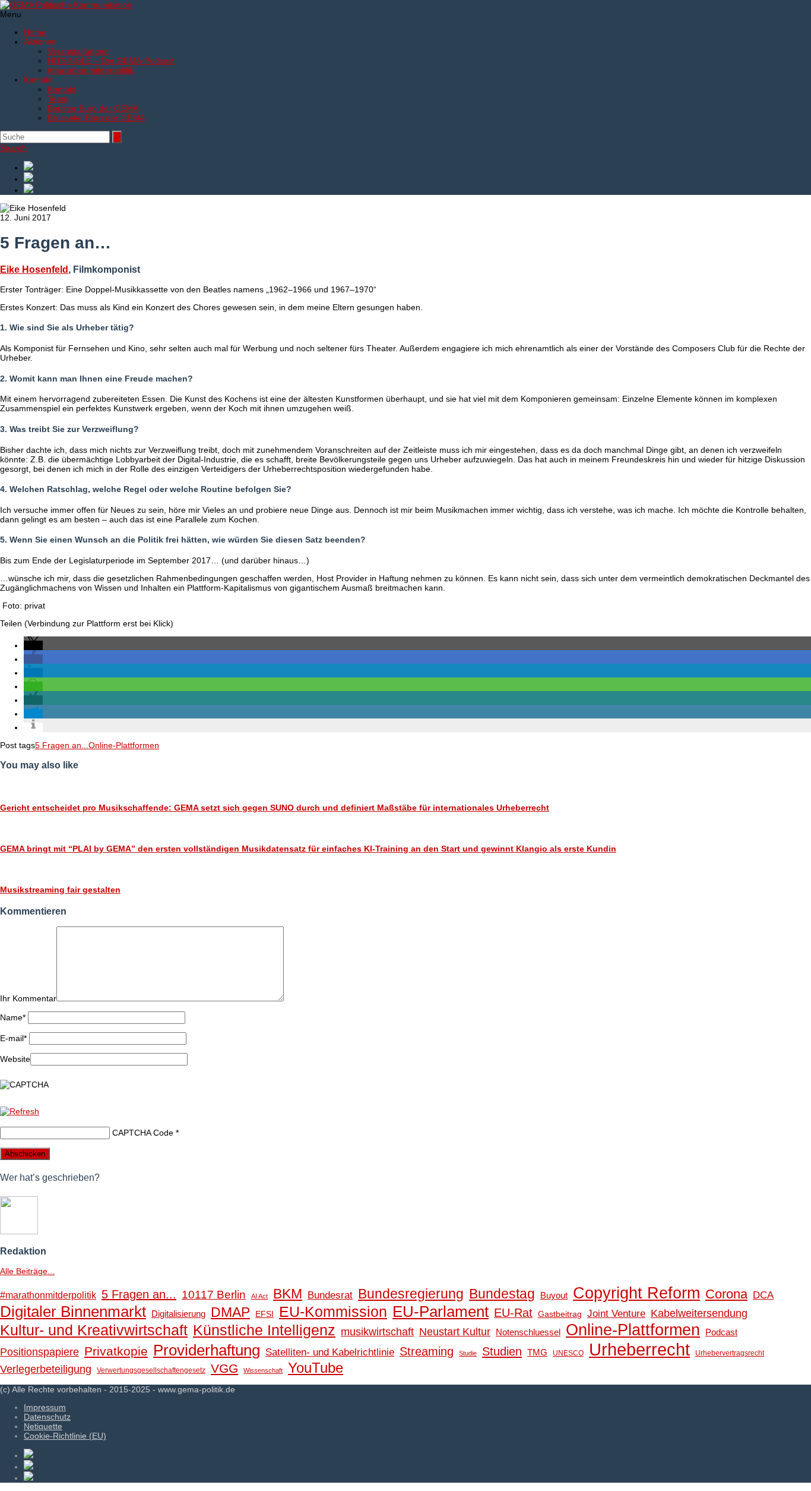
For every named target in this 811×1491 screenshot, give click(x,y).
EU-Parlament (440, 1311)
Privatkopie (116, 1351)
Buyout (554, 1295)
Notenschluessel (528, 1332)
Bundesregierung (411, 1293)
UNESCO (568, 1353)
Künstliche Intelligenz (264, 1330)
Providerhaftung (206, 1350)
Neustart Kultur (454, 1332)
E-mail (13, 1038)
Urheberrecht (639, 1349)
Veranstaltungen (78, 51)
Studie (468, 1353)
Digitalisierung (178, 1314)
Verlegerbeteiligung (45, 1369)
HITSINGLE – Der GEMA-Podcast (111, 60)
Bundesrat (330, 1295)
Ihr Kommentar (28, 998)
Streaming (427, 1351)
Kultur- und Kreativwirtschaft (94, 1330)
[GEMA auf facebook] (417, 166)
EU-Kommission (333, 1312)
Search (13, 148)
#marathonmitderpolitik (90, 70)
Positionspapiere (39, 1351)
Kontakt (61, 89)
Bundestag (502, 1293)
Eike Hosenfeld (34, 269)
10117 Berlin (214, 1294)
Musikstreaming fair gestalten (60, 889)
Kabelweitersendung (699, 1313)
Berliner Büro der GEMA (92, 108)
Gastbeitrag (560, 1314)
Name (13, 1017)
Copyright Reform (636, 1293)
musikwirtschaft (377, 1332)
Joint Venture (616, 1313)
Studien (502, 1351)
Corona (726, 1294)
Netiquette (43, 1426)
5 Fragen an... (61, 745)
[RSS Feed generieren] (417, 178)
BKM (287, 1293)
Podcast (721, 1332)
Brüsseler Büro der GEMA (96, 117)
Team (57, 98)
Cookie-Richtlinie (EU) (65, 1435)
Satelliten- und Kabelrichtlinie (329, 1352)
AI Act (259, 1296)
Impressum (45, 1407)
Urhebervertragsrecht (729, 1353)
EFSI (264, 1314)
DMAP (230, 1312)
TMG (537, 1352)
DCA (763, 1295)
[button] (33, 645)
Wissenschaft (263, 1370)
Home (35, 32)
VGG (224, 1368)
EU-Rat (513, 1312)
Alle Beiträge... (27, 1271)
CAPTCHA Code (142, 1132)
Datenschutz (47, 1416)
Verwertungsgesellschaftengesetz (151, 1370)
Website (15, 1059)
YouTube (315, 1368)
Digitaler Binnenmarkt (73, 1311)
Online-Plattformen (123, 745)
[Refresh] (19, 1111)
